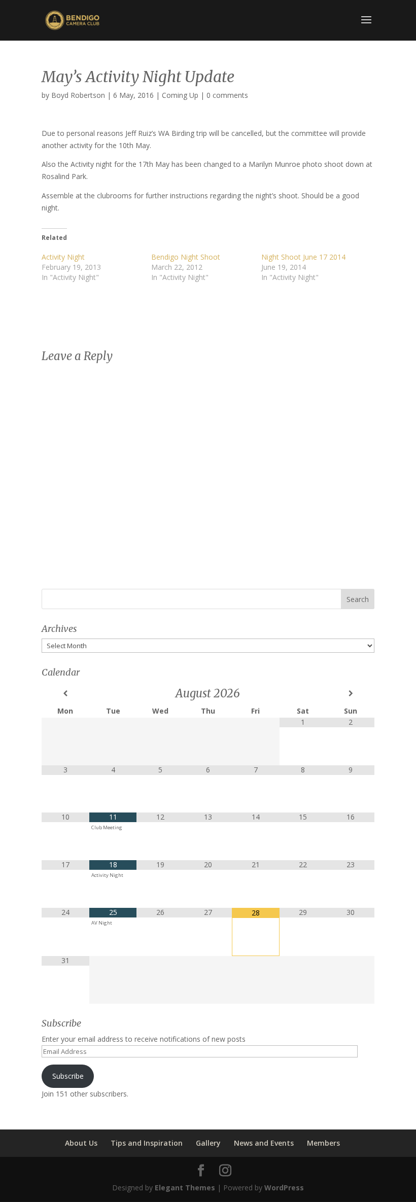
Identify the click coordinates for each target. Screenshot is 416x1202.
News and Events (264, 1143)
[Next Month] (350, 693)
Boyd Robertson (78, 95)
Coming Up (180, 95)
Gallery (208, 1143)
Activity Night (63, 257)
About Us (81, 1143)
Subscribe (68, 1076)
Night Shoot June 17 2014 (303, 257)
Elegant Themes (185, 1187)
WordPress (284, 1187)
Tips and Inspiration (147, 1143)
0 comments (227, 95)
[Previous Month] (65, 693)
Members (323, 1143)
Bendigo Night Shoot (185, 257)
